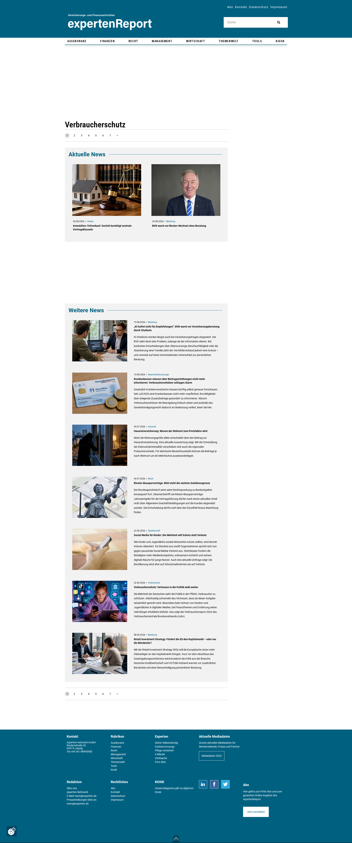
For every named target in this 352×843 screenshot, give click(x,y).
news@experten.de (78, 803)
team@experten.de (85, 795)
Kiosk (158, 792)
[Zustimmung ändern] (11, 831)
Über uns (72, 788)
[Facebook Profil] (214, 784)
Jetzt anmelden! (256, 811)
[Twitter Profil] (225, 784)
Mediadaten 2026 (212, 755)
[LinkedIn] (203, 784)
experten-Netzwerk (77, 792)
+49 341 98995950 (81, 751)
